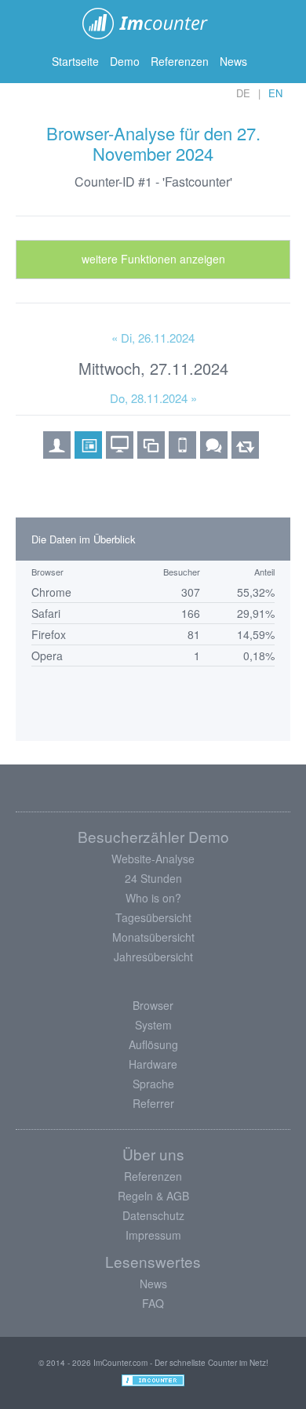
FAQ (153, 1303)
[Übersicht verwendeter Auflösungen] (151, 453)
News (233, 61)
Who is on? (153, 898)
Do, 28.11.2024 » (153, 398)
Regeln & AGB (153, 1196)
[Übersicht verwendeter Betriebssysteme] (119, 453)
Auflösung (153, 1044)
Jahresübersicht (153, 956)
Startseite (75, 61)
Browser (153, 1005)
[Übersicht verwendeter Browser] (88, 453)
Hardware (153, 1064)
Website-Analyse (153, 858)
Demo (125, 61)
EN (275, 92)
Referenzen (180, 61)
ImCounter (153, 23)
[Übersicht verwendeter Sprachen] (214, 453)
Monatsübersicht (153, 937)
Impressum (153, 1235)
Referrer (153, 1103)
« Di (153, 337)
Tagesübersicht (153, 917)
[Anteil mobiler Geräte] (182, 453)
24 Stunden (153, 878)
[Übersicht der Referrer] (245, 453)
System (153, 1025)
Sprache (153, 1083)
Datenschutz (153, 1215)
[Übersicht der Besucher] (57, 453)
